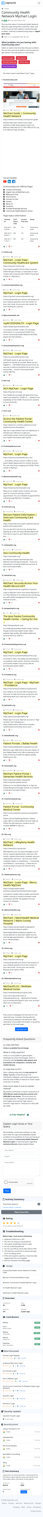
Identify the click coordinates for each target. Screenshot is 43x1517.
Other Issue (24, 62)
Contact (11, 1503)
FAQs (23, 1507)
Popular (38, 1503)
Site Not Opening (9, 62)
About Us (9, 204)
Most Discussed (11, 1351)
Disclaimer (37, 1507)
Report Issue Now (21, 1212)
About (4, 1503)
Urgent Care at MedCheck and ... (18, 192)
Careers (9, 201)
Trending (16, 1507)
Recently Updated (12, 1411)
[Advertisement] (21, 153)
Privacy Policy (36, 1511)
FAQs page (26, 1260)
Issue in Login (8, 58)
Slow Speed (21, 58)
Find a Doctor (11, 197)
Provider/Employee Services (16, 209)
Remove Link (28, 1503)
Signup (23, 1492)
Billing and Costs (12, 194)
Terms (29, 1507)
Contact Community (13, 190)
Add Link (19, 1503)
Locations (9, 206)
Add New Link (21, 1029)
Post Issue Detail (9, 66)
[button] (28, 1115)
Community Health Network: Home (19, 211)
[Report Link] (39, 246)
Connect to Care (12, 199)
